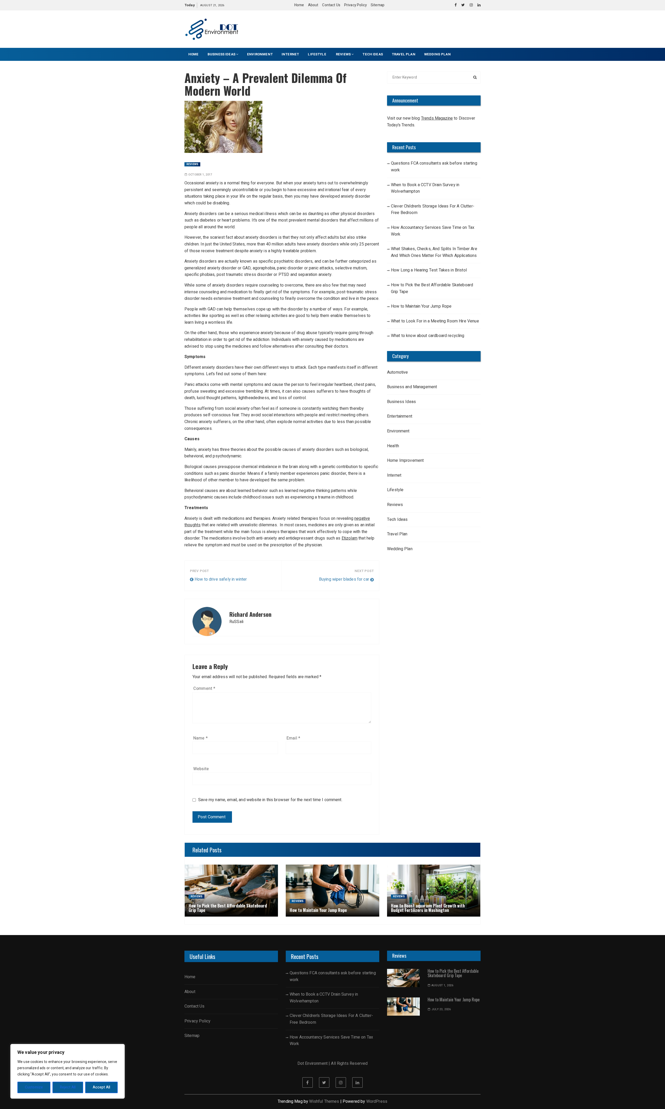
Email (293, 738)
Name (200, 738)
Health (393, 446)
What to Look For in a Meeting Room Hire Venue (435, 321)
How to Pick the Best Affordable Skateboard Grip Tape (432, 288)
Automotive (397, 372)
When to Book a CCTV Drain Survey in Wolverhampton (425, 188)
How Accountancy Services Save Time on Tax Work (432, 230)
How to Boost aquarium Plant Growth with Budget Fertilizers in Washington (428, 908)
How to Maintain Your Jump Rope (421, 306)
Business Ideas (221, 54)
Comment (204, 688)
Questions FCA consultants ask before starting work (434, 166)
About (313, 5)
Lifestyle (317, 54)
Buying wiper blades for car (344, 579)
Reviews (343, 54)
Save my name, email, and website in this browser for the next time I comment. (270, 800)
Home (299, 5)
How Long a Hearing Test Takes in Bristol (429, 270)
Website (201, 769)
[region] (67, 1071)
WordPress (376, 1101)
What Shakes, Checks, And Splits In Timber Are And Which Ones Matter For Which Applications (434, 252)
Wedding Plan (437, 54)
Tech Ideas (372, 54)
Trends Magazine (437, 118)
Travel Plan (403, 54)
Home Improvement (405, 460)
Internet (290, 54)
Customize (34, 1087)
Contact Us (331, 5)
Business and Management (412, 387)
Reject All (68, 1087)
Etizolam (349, 538)
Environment (260, 54)
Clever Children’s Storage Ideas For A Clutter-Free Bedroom (432, 209)
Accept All (101, 1087)
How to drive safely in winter (221, 579)
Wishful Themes (324, 1101)
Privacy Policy (355, 5)
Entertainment (399, 416)
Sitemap (377, 5)
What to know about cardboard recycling (427, 336)
